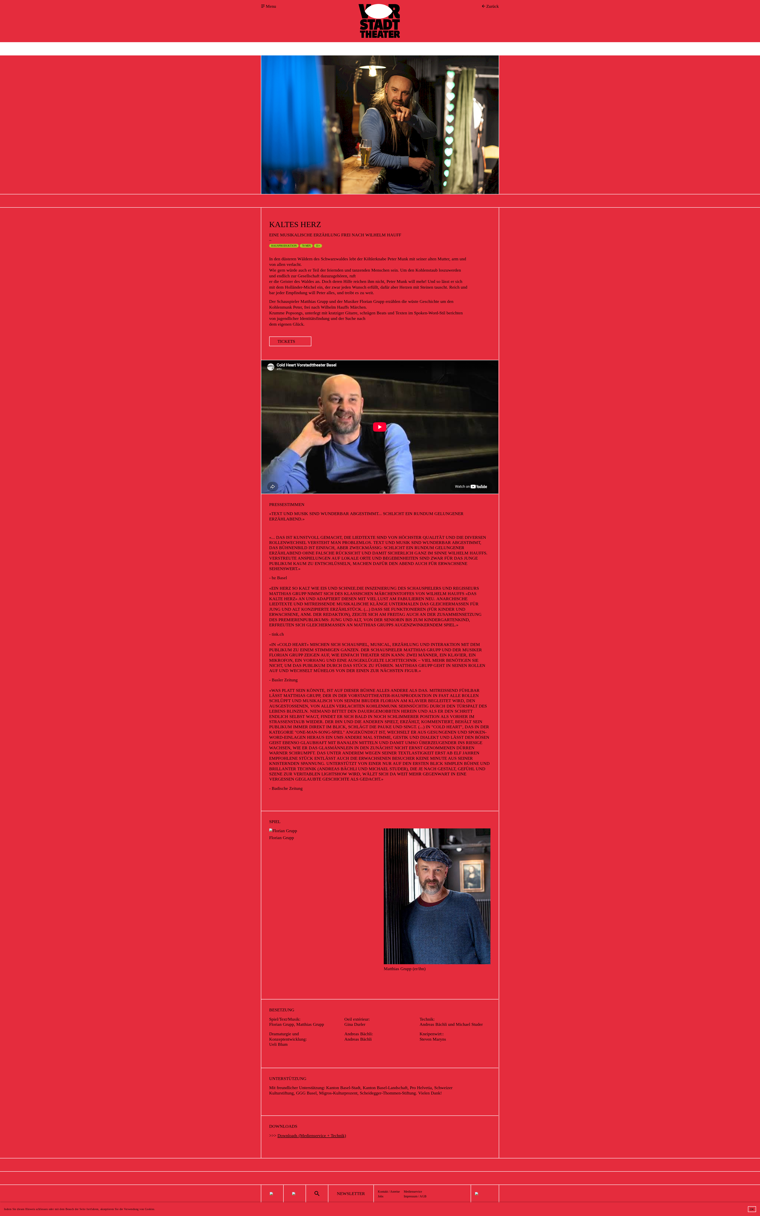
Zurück (492, 6)
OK (752, 1209)
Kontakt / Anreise (389, 1191)
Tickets (286, 341)
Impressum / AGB (415, 1196)
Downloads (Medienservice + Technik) (311, 1135)
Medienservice (413, 1191)
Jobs (380, 1196)
